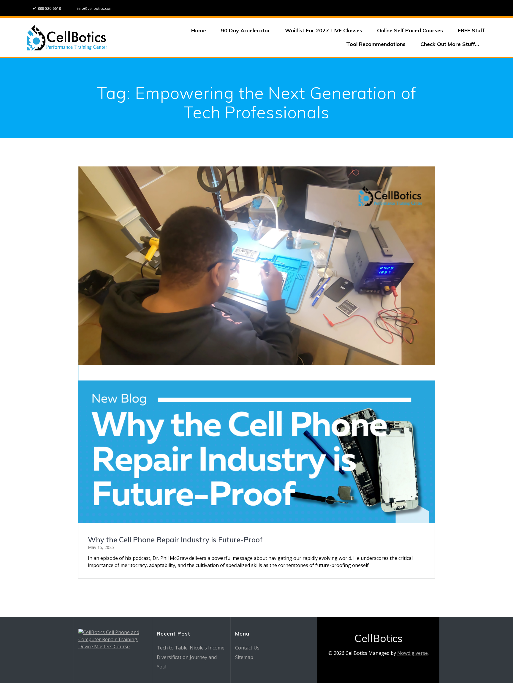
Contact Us (247, 647)
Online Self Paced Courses (410, 30)
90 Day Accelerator (245, 30)
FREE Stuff (471, 30)
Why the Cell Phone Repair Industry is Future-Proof (175, 539)
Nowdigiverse (412, 653)
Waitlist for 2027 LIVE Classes (323, 30)
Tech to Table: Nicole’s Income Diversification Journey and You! (190, 657)
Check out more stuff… (449, 44)
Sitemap (244, 657)
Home (198, 30)
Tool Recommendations (376, 44)
